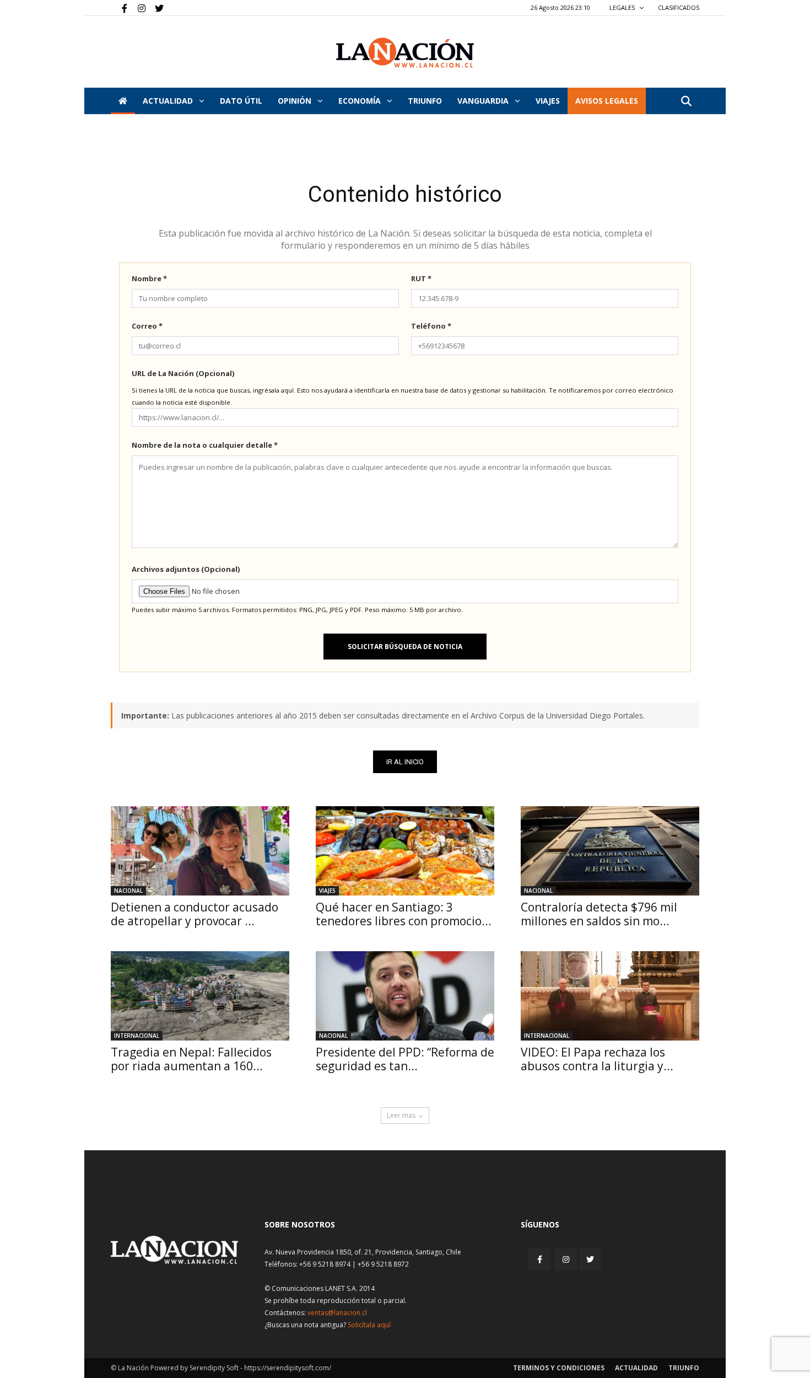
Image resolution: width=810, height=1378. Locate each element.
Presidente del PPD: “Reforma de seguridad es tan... (405, 1059)
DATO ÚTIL (241, 100)
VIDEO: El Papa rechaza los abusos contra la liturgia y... (597, 1059)
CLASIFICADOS (678, 7)
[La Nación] (405, 52)
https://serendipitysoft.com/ (287, 1367)
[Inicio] (123, 101)
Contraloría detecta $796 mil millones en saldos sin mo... (599, 914)
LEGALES (622, 7)
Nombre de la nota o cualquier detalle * (205, 445)
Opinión (296, 100)
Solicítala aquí (369, 1324)
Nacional (128, 890)
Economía (360, 100)
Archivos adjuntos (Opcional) (186, 569)
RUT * (421, 278)
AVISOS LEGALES (606, 100)
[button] (686, 101)
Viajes (327, 890)
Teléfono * (431, 326)
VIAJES (548, 100)
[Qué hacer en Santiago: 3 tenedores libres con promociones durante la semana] (405, 851)
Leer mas (401, 1115)
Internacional (136, 1035)
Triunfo (425, 100)
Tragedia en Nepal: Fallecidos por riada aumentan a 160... (191, 1059)
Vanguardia (484, 100)
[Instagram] (137, 7)
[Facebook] (119, 7)
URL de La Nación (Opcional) (183, 373)
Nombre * (149, 278)
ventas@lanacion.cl (337, 1312)
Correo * (147, 326)
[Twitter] (155, 7)
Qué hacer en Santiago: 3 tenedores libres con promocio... (404, 914)
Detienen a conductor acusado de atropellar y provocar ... (194, 914)
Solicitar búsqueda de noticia (405, 646)
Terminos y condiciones (558, 1367)
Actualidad (169, 100)
